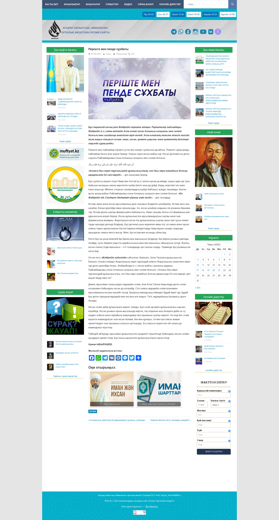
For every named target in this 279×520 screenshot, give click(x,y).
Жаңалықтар (72, 4)
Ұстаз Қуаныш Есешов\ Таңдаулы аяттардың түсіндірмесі (213, 334)
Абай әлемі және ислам (214, 194)
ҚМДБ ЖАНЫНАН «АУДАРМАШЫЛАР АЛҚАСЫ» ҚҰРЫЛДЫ (70, 101)
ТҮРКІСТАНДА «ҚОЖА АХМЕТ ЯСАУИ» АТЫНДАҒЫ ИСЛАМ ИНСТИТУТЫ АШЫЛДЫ (70, 128)
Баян (108, 54)
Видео (128, 4)
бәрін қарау (65, 141)
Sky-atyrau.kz (151, 506)
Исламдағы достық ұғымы (214, 358)
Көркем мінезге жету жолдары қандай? (170, 420)
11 (203, 265)
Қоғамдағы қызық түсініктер (67, 353)
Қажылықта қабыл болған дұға (69, 248)
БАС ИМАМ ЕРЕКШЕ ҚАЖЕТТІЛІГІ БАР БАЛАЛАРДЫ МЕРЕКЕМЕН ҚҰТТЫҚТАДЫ (218, 72)
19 (208, 270)
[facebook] (188, 34)
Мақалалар (93, 4)
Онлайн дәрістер (170, 4)
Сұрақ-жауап (145, 4)
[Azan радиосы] (218, 34)
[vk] (210, 34)
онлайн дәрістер (214, 370)
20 (213, 270)
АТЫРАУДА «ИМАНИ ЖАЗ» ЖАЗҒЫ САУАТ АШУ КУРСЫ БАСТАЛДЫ (217, 85)
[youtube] (203, 34)
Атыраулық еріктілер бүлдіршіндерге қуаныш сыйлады (117, 420)
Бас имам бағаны (213, 49)
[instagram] (195, 34)
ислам (92, 411)
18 (203, 270)
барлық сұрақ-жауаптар (65, 376)
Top (272, 513)
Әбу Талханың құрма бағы (67, 273)
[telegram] (174, 34)
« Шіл (197, 287)
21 (219, 270)
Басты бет (51, 4)
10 (198, 265)
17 (198, 270)
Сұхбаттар (112, 4)
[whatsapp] (180, 34)
